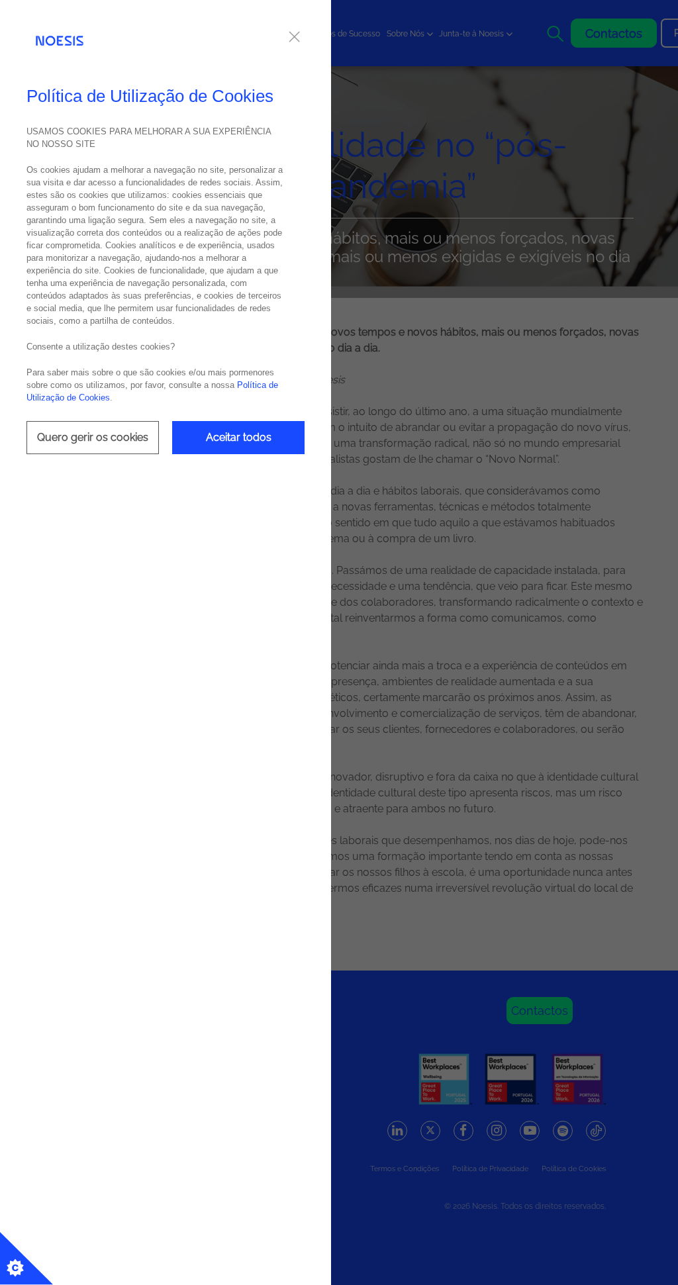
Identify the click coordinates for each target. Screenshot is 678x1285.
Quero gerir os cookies (92, 437)
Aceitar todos (238, 437)
